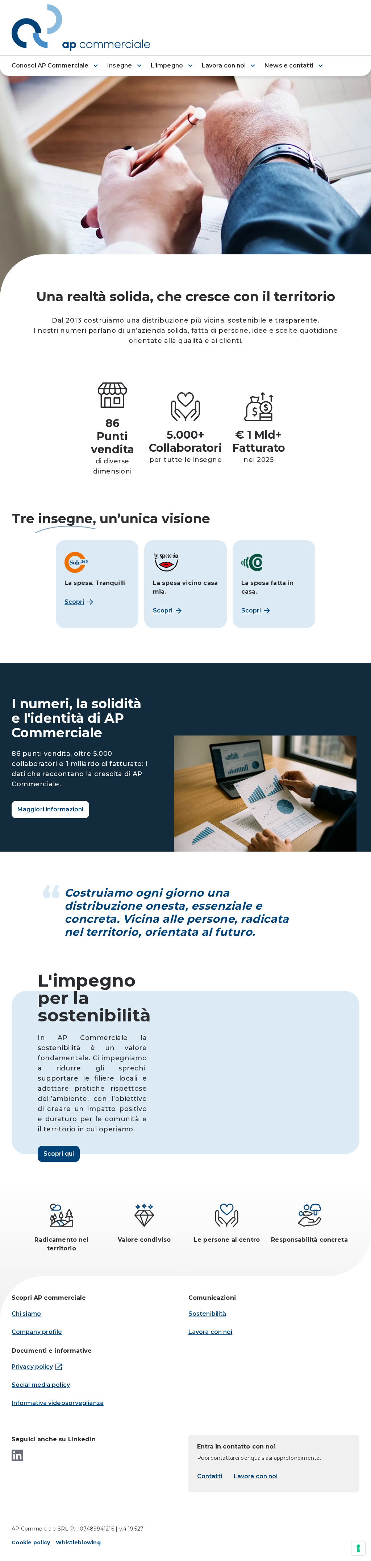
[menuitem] (56, 64)
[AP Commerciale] (84, 27)
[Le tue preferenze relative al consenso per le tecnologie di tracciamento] (358, 1548)
